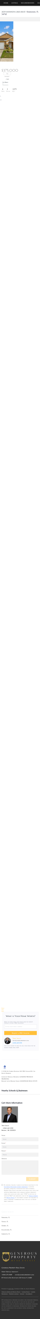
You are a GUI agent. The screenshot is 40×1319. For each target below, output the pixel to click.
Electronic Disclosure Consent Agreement (16, 1187)
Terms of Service (33, 1196)
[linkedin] (7, 1282)
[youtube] (23, 1282)
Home (6, 3)
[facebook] (3, 1282)
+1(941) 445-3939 (17, 1042)
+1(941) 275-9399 (7, 1275)
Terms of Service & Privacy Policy (11, 1291)
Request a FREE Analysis (20, 1033)
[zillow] (15, 1282)
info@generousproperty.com (24, 1275)
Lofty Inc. (11, 1288)
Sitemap (22, 1293)
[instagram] (19, 1282)
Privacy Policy (11, 1197)
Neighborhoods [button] (27, 3)
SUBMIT (32, 1179)
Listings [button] (14, 3)
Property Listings (14, 1293)
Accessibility (29, 1293)
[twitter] (11, 1282)
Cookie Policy (26, 1291)
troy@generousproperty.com (20, 1040)
